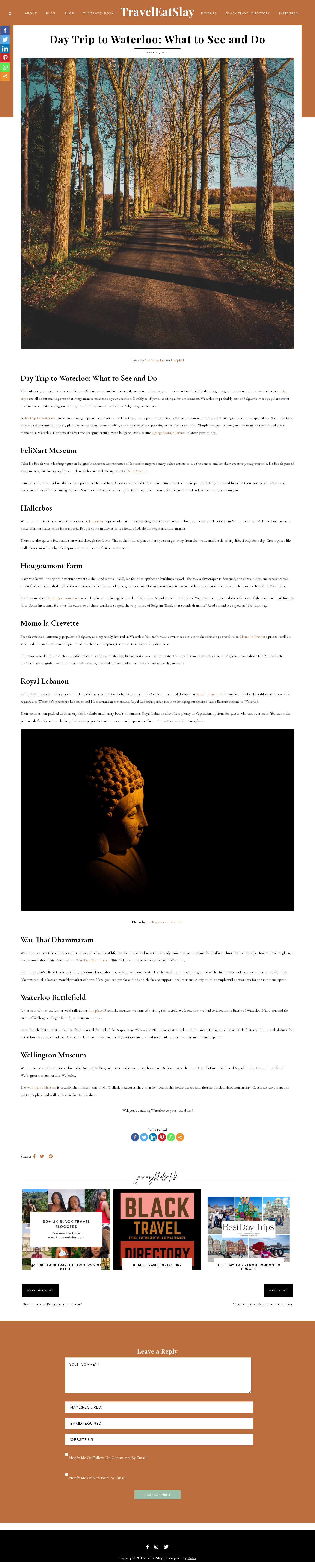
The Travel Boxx (98, 13)
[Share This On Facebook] (34, 1156)
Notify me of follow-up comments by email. (108, 1457)
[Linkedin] (153, 1137)
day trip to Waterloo (39, 418)
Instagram (289, 13)
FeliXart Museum (134, 471)
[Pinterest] (162, 1137)
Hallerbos (96, 521)
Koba (192, 1558)
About (31, 13)
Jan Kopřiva (155, 922)
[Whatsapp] (171, 1137)
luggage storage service (168, 432)
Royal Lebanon (207, 694)
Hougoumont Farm (66, 598)
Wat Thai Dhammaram (93, 960)
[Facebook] (135, 1137)
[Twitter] (144, 1137)
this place (95, 1010)
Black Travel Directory (248, 13)
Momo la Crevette (253, 636)
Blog (51, 13)
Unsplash (177, 360)
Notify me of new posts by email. (97, 1477)
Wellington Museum (41, 1087)
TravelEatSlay (157, 11)
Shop (69, 13)
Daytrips (209, 13)
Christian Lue (154, 360)
